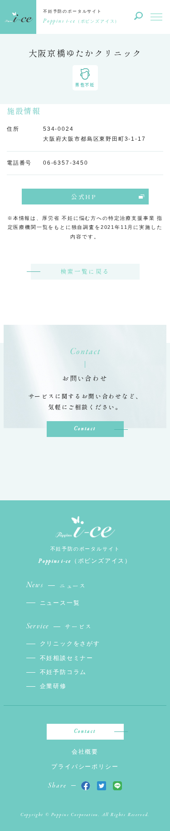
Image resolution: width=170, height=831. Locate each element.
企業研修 (53, 686)
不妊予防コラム (63, 672)
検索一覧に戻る (85, 271)
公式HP (83, 196)
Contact (85, 428)
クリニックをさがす (70, 643)
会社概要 (85, 751)
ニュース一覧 (60, 602)
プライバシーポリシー (84, 766)
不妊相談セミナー (67, 658)
